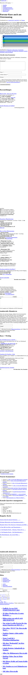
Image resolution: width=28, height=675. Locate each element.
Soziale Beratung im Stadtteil (7, 105)
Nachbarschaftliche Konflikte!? (7, 269)
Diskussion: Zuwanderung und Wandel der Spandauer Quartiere (14, 51)
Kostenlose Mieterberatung (6, 219)
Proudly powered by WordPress (7, 603)
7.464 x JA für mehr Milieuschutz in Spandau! (18, 479)
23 (0, 599)
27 (6, 599)
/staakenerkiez (9, 238)
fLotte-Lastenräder (4, 277)
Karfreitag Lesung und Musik (6, 52)
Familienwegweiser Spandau (7, 367)
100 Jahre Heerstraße (10, 671)
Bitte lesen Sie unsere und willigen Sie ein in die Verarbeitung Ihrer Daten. (14, 330)
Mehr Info (13, 97)
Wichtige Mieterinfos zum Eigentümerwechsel (12, 522)
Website (1, 77)
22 (8, 597)
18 (3, 597)
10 (2, 596)
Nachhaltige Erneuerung (8, 8)
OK (1, 674)
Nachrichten (20, 49)
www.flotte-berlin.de (9, 294)
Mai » (5, 601)
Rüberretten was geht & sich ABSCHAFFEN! (13, 619)
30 (0, 600)
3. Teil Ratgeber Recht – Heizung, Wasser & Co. (13, 529)
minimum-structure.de (4, 604)
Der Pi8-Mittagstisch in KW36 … (8, 339)
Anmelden (5, 578)
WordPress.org (6, 581)
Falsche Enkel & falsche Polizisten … (10, 519)
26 (4, 599)
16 (0, 597)
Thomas (23, 20)
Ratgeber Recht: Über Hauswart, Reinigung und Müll (14, 524)
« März (1, 601)
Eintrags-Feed (6, 579)
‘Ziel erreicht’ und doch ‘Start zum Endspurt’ (17, 488)
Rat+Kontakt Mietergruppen (11, 237)
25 (3, 599)
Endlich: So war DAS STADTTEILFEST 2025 (11, 609)
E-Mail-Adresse (4, 74)
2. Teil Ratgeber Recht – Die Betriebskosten (11, 532)
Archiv (4, 584)
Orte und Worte (6, 10)
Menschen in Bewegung (12, 49)
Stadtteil (4, 6)
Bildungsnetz (5, 11)
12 (4, 596)
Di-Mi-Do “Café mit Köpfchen (6, 350)
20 (6, 597)
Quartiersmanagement (7, 7)
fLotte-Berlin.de (7, 293)
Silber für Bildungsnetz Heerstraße (15, 653)
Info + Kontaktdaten (7, 274)
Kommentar (3, 61)
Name (1, 72)
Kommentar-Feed (6, 580)
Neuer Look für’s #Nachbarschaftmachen (11, 639)
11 (3, 596)
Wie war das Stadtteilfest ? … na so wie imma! (16, 494)
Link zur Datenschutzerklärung (13, 82)
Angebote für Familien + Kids (7, 354)
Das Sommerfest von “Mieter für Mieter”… (16, 497)
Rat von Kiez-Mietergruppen (7, 231)
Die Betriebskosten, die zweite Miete (10, 534)
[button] (4, 36)
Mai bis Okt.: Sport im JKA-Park (8, 93)
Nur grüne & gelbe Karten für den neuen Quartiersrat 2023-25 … (15, 624)
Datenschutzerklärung (15, 329)
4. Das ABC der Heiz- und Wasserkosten (11, 527)
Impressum (5, 585)
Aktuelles (5, 5)
